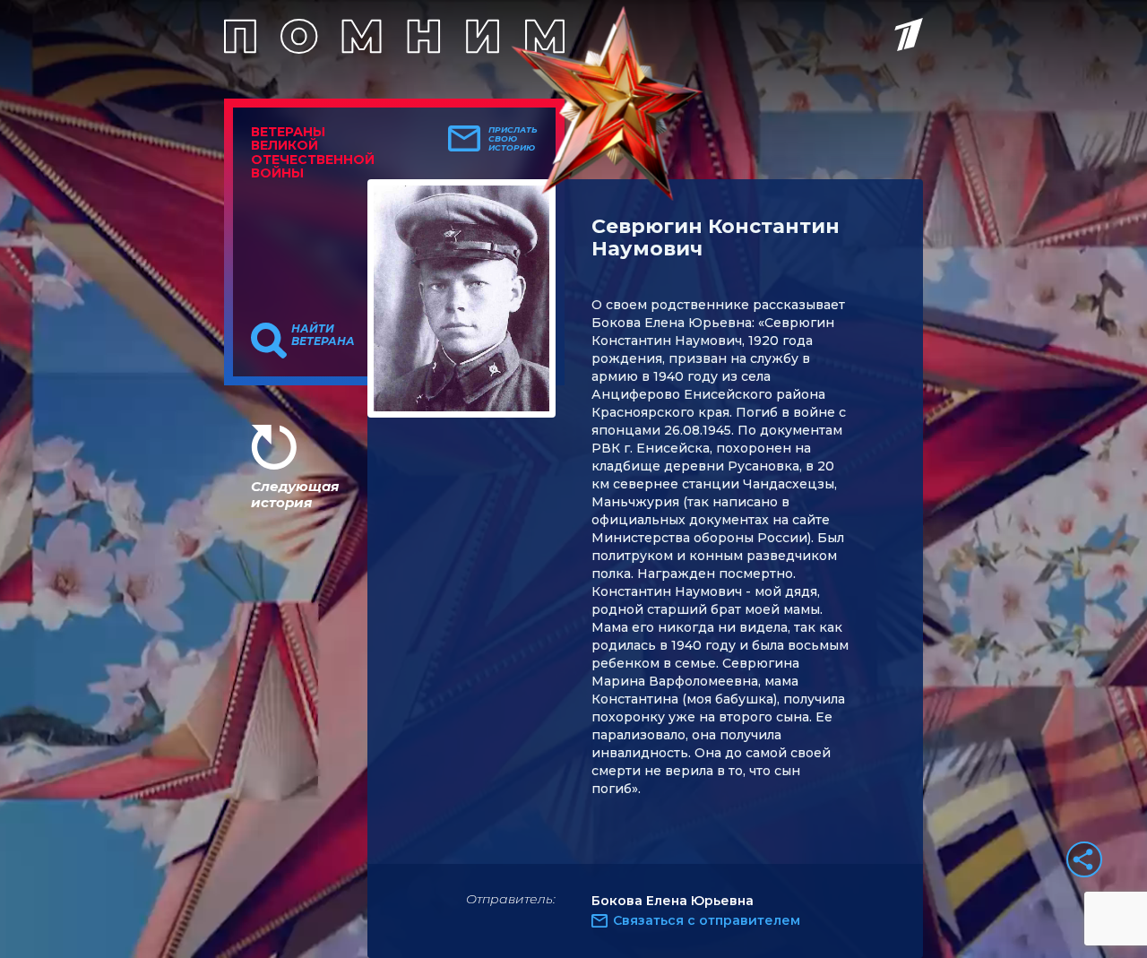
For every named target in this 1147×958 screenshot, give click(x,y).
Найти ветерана (323, 335)
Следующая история (295, 494)
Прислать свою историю (513, 138)
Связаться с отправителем (706, 920)
